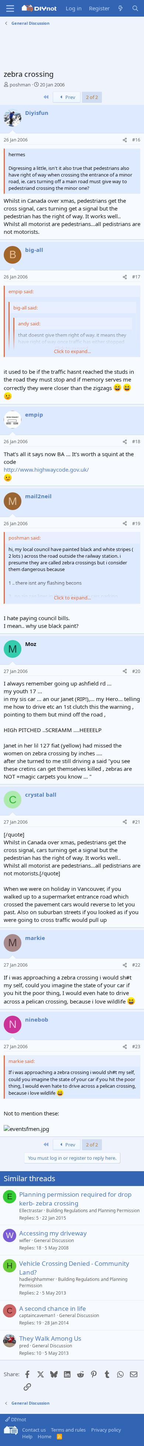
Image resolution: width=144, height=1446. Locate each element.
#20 (136, 671)
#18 (136, 441)
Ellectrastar (31, 1210)
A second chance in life (52, 1308)
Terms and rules (68, 1429)
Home (44, 1436)
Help (27, 1436)
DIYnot (18, 1419)
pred (24, 1346)
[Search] (135, 8)
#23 (136, 1046)
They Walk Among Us (50, 1338)
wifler (25, 1240)
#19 (136, 523)
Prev (69, 97)
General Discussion (54, 1240)
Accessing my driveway (53, 1233)
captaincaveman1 (37, 1315)
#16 (136, 140)
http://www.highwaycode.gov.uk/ (46, 469)
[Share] (125, 140)
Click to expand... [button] (72, 351)
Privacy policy (106, 1429)
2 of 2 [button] (92, 97)
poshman (20, 84)
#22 (136, 965)
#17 (136, 277)
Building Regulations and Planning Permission (93, 1210)
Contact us (34, 1429)
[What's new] (120, 8)
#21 (136, 822)
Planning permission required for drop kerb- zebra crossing (75, 1198)
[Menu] (10, 8)
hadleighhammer (37, 1279)
